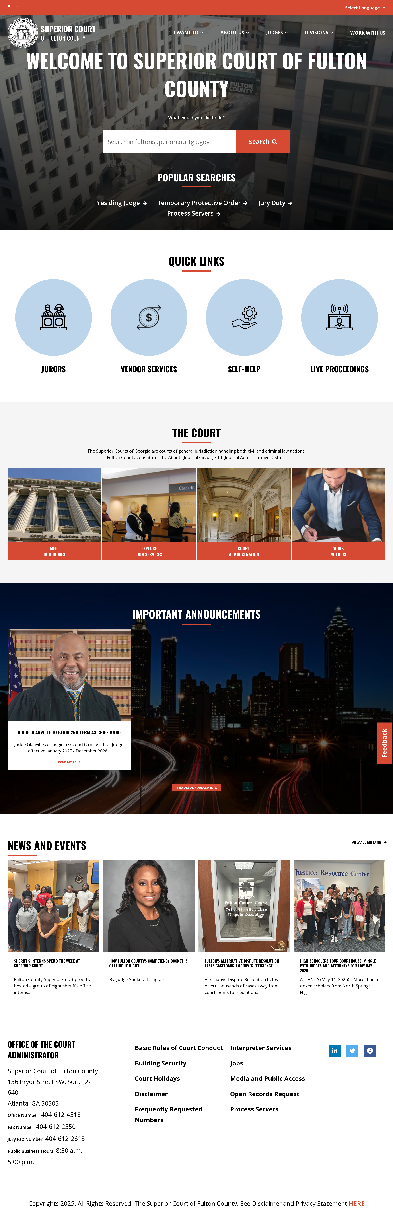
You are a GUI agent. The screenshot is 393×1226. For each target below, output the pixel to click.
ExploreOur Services (149, 551)
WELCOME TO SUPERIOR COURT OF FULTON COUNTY (196, 74)
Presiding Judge (117, 202)
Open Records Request (264, 1094)
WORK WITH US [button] (367, 33)
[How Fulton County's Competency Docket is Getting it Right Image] (149, 906)
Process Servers (190, 213)
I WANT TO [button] (187, 32)
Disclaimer (151, 1094)
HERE (357, 1203)
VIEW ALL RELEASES (366, 842)
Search (260, 141)
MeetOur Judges (54, 551)
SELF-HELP (244, 369)
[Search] (169, 141)
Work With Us (338, 551)
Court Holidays (157, 1078)
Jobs (236, 1063)
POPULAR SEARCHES (196, 177)
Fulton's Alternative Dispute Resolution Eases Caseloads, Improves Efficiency (242, 963)
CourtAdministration (244, 551)
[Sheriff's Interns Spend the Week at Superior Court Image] (53, 906)
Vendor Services (149, 369)
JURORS (53, 369)
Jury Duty (271, 202)
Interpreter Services (261, 1047)
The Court (196, 432)
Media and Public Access (267, 1078)
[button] (18, 6)
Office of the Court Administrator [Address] (41, 1049)
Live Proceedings (339, 369)
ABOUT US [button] (232, 32)
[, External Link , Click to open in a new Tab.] (335, 1051)
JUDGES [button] (275, 32)
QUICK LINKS (196, 260)
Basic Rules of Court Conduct (179, 1047)
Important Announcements (196, 613)
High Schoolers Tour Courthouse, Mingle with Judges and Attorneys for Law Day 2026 (338, 965)
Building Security (161, 1063)
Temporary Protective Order (199, 202)
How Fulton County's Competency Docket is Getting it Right (148, 963)
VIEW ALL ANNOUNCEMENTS (196, 787)
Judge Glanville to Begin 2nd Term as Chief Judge (69, 732)
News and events (47, 845)
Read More (67, 762)
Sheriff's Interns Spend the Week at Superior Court (47, 963)
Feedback (384, 743)
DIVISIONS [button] (317, 32)
